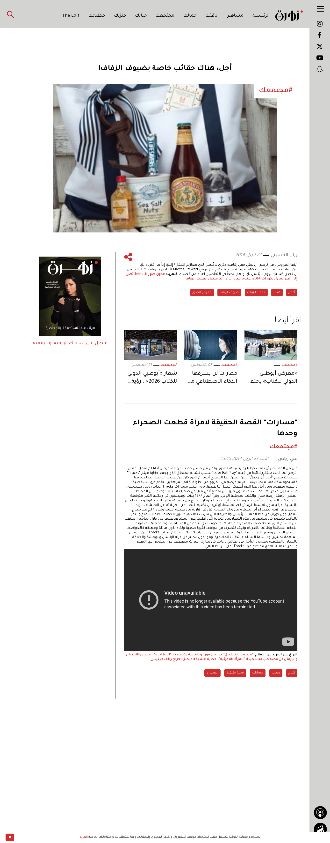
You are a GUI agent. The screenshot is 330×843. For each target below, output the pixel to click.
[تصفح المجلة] (320, 829)
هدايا (277, 292)
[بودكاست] (320, 812)
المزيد (84, 837)
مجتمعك (165, 16)
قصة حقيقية (235, 673)
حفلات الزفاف (256, 292)
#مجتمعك (289, 365)
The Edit (70, 16)
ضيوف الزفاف (229, 292)
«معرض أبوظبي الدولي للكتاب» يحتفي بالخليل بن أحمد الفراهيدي (272, 378)
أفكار (292, 292)
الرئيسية (261, 16)
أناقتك (212, 16)
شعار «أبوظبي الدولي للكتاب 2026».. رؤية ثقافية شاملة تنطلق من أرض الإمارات (152, 378)
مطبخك (96, 16)
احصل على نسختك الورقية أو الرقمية (70, 343)
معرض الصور (202, 292)
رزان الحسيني (284, 255)
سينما (276, 673)
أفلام (291, 673)
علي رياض (287, 459)
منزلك (120, 16)
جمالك (190, 16)
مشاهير (236, 16)
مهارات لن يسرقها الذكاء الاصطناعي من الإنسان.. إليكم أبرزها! (212, 378)
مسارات (257, 673)
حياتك (141, 16)
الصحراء (212, 673)
